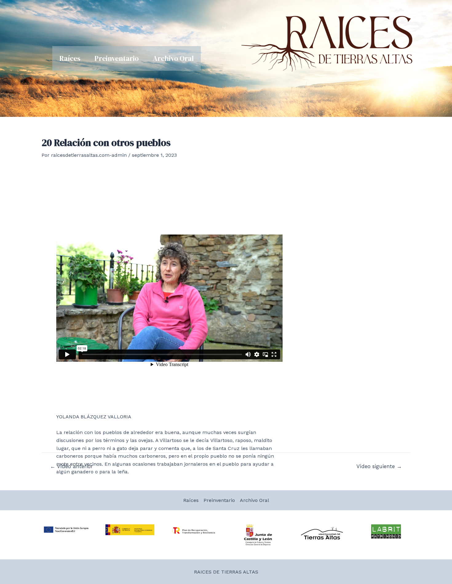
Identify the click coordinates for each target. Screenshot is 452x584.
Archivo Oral (173, 58)
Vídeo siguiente (379, 466)
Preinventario (116, 58)
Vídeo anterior (71, 466)
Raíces (69, 58)
